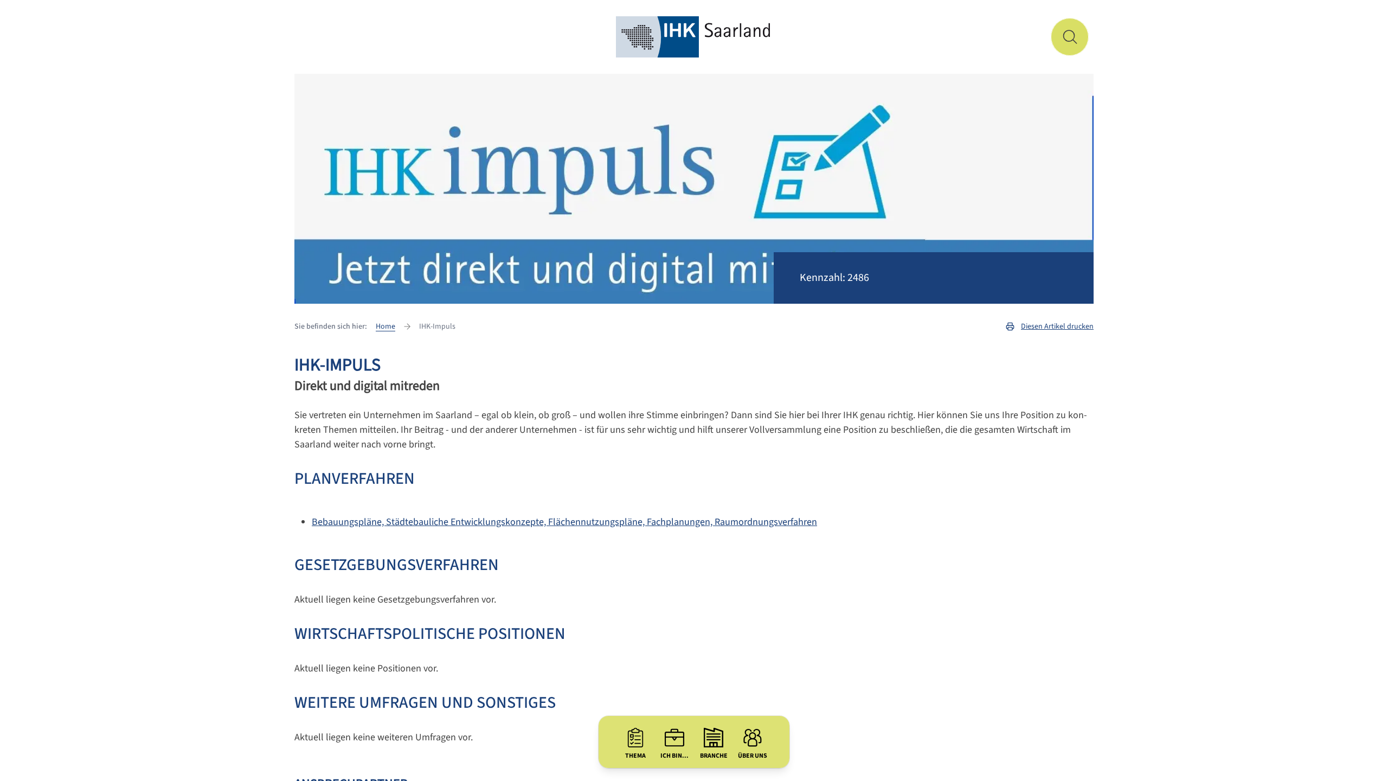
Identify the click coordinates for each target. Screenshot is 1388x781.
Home (385, 326)
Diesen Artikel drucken (1057, 326)
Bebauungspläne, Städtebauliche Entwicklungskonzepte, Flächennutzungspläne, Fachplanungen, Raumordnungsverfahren (564, 522)
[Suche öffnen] (1070, 37)
